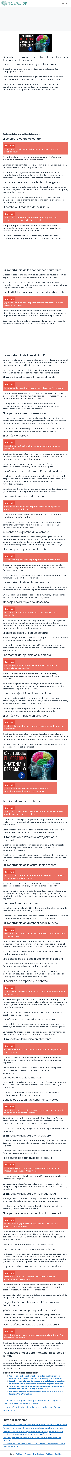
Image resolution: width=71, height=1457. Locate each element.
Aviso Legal (39, 1454)
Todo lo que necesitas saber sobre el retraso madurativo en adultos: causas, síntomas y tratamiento (37, 1387)
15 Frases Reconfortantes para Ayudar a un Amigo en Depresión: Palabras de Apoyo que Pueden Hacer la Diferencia (33, 1433)
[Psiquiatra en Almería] (14, 3)
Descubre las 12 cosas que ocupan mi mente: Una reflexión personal (35, 1424)
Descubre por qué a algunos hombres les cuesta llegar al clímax (33, 1428)
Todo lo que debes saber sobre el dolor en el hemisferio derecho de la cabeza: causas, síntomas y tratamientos (35, 1377)
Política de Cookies (54, 1454)
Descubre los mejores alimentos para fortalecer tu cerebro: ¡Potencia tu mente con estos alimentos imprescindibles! (37, 1382)
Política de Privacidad (25, 1454)
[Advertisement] (35, 19)
